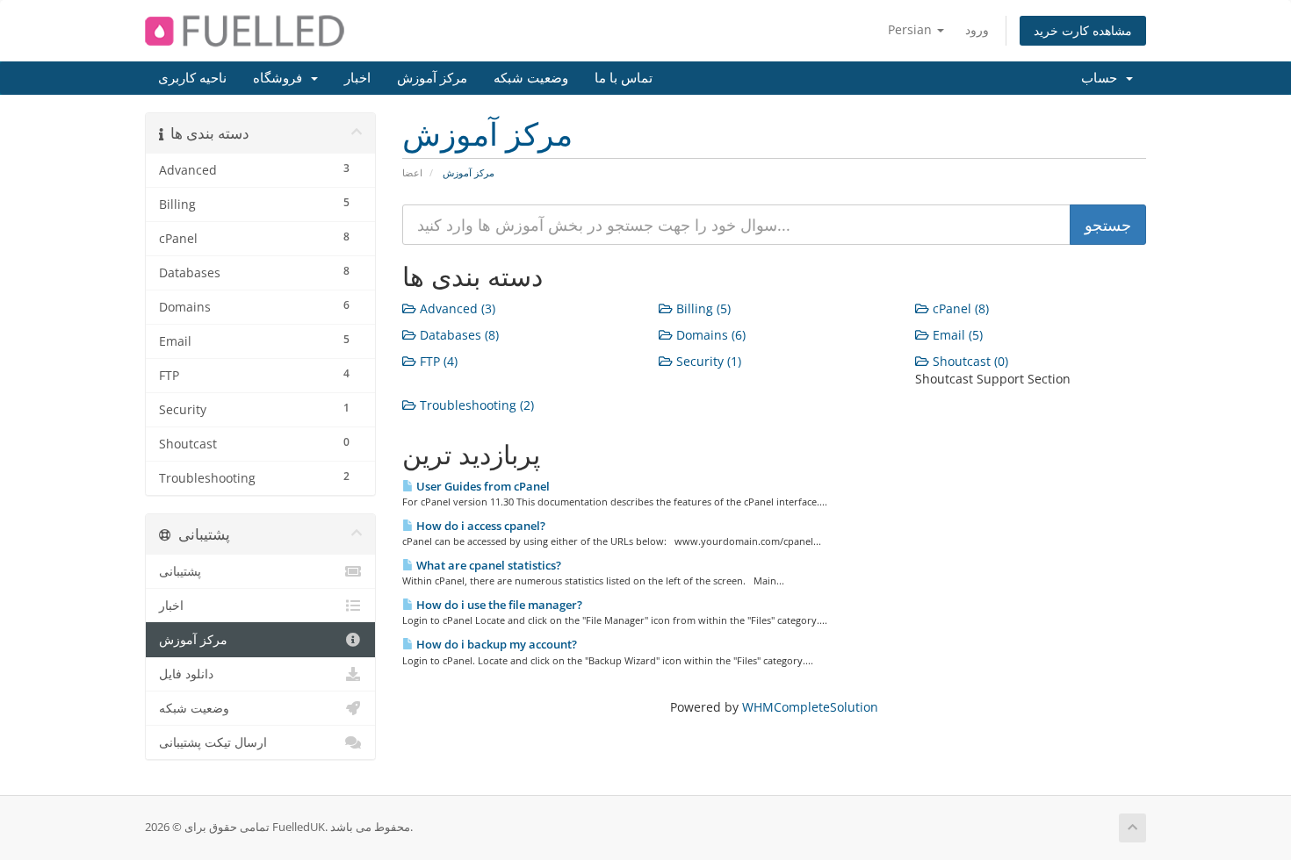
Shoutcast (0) (968, 361)
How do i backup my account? (495, 644)
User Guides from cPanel (482, 486)
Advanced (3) (455, 308)
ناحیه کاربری (192, 78)
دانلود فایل (186, 674)
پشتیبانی (180, 571)
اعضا (412, 172)
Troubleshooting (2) (475, 405)
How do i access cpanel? (479, 526)
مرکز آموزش (432, 78)
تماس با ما (624, 78)
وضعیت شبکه (531, 78)
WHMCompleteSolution (810, 707)
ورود (977, 29)
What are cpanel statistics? (487, 565)
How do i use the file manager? (498, 605)
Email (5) (956, 334)
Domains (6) (709, 334)
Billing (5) (702, 308)
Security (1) (707, 361)
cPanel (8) (959, 308)
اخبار (357, 78)
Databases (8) (457, 334)
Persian (911, 29)
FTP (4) (437, 361)
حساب (1102, 78)
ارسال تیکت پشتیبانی (213, 742)
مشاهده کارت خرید (1083, 30)
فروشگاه (281, 78)
